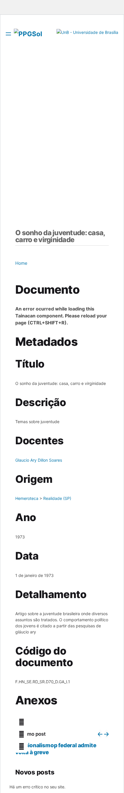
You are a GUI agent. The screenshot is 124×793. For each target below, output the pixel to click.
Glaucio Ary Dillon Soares (38, 460)
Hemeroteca (26, 498)
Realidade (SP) (57, 498)
